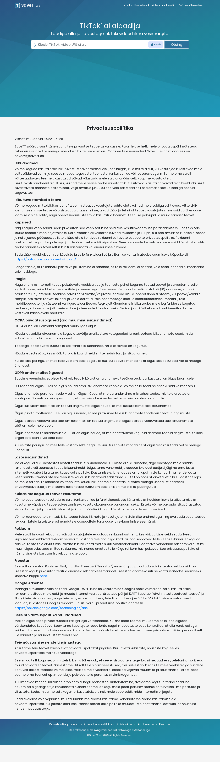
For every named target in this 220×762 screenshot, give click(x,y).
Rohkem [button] (144, 724)
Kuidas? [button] (123, 724)
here (43, 576)
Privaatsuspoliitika (98, 724)
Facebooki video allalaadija (155, 5)
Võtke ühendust (191, 5)
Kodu (128, 5)
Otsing (176, 44)
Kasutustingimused (64, 724)
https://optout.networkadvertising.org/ (45, 259)
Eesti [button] (163, 724)
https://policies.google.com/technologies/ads (51, 608)
